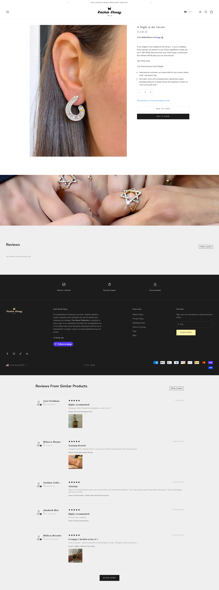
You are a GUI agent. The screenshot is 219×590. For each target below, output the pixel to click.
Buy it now (163, 116)
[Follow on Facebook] (7, 353)
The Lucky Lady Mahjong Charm (83, 412)
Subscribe (186, 332)
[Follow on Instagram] (14, 353)
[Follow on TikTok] (20, 353)
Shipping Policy (139, 323)
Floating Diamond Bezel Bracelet (83, 452)
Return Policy (138, 314)
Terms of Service (139, 327)
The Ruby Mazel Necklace (81, 521)
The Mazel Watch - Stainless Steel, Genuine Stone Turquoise (91, 495)
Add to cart (163, 109)
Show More (109, 578)
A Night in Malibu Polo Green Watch (84, 546)
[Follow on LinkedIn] (27, 353)
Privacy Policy (138, 318)
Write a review (206, 247)
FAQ (134, 331)
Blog (134, 335)
